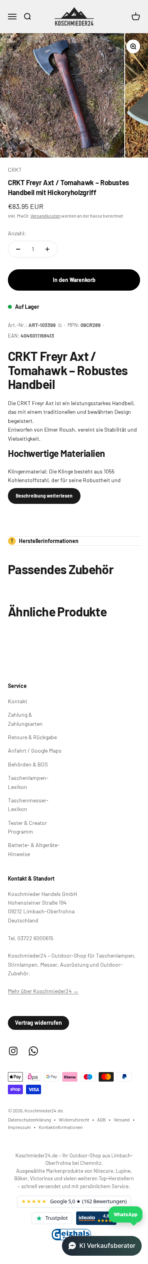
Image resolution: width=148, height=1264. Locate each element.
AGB (101, 1119)
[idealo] (96, 1218)
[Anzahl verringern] (18, 249)
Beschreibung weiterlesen (44, 495)
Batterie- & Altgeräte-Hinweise (34, 849)
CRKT (15, 169)
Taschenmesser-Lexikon (28, 804)
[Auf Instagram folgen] (13, 1051)
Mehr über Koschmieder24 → (43, 991)
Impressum (19, 1127)
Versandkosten (45, 215)
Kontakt (17, 701)
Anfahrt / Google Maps (35, 750)
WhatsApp (125, 1214)
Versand (122, 1119)
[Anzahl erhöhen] (47, 249)
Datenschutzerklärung (29, 1119)
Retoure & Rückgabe (32, 737)
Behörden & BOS (28, 764)
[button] (102, 1246)
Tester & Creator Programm (27, 827)
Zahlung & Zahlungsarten (25, 719)
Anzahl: (17, 233)
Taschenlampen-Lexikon (28, 782)
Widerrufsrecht (74, 1119)
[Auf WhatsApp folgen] (33, 1051)
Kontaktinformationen (60, 1127)
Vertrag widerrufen (38, 1022)
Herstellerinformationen (45, 540)
